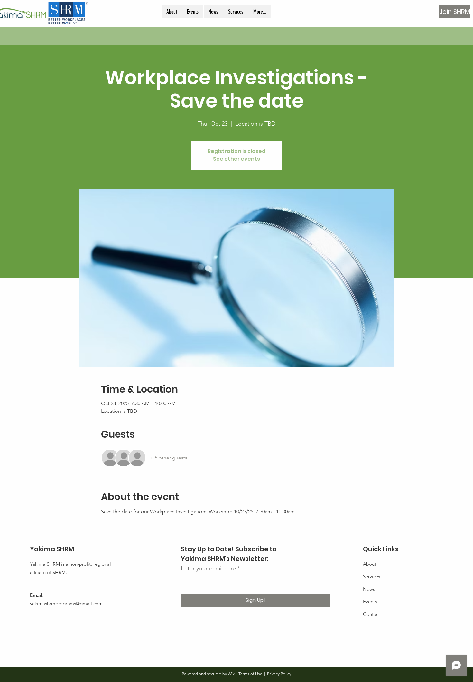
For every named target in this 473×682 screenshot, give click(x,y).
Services (371, 576)
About (369, 564)
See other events (236, 159)
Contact (371, 614)
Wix (231, 673)
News (369, 589)
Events (370, 602)
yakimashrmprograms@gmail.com (66, 604)
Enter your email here (208, 568)
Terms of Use (250, 673)
